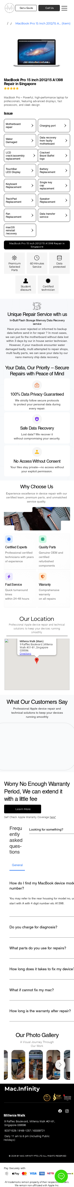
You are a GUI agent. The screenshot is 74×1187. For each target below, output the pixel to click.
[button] (37, 245)
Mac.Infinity (22, 1088)
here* (53, 817)
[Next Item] (60, 1065)
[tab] (17, 865)
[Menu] (64, 8)
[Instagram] (67, 1111)
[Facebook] (60, 1111)
